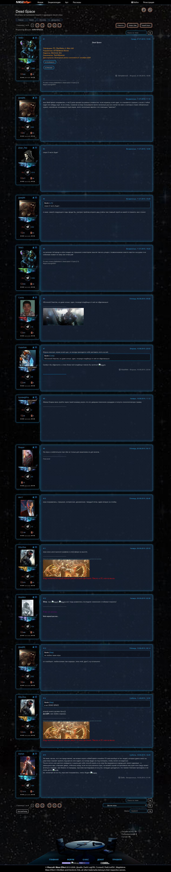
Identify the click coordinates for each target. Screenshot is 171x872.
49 (33, 74)
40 (32, 476)
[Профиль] (33, 38)
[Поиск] (150, 10)
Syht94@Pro (23, 397)
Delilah (21, 753)
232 (32, 127)
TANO (20, 37)
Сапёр (21, 297)
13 (45, 648)
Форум (40, 2)
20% (22, 327)
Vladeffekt (22, 347)
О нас (86, 859)
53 (33, 133)
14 (45, 698)
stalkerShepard (37, 29)
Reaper (21, 447)
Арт (66, 2)
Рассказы (77, 2)
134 (32, 626)
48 (32, 377)
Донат (100, 859)
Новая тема (133, 25)
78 (33, 632)
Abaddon (22, 597)
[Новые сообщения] (144, 10)
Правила (117, 859)
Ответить (120, 25)
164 (32, 785)
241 (32, 576)
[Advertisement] (126, 817)
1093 (33, 68)
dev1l (20, 497)
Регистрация (148, 2)
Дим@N (21, 97)
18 (32, 327)
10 (32, 526)
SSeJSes (22, 547)
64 (33, 582)
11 (45, 548)
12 (24, 482)
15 (45, 755)
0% (23, 68)
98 (33, 178)
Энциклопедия (54, 2)
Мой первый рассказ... (51, 616)
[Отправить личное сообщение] (36, 37)
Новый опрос (146, 25)
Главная (54, 859)
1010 (33, 172)
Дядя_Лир (22, 147)
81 (33, 791)
